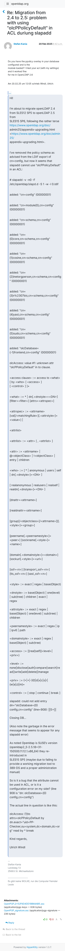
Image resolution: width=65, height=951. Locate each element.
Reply (11, 922)
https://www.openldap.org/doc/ (30, 125)
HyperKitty (32, 947)
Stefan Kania (20, 43)
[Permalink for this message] (61, 919)
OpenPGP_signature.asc (16, 910)
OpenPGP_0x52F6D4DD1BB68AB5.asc (24, 903)
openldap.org (20, 3)
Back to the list (13, 934)
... (10, 92)
